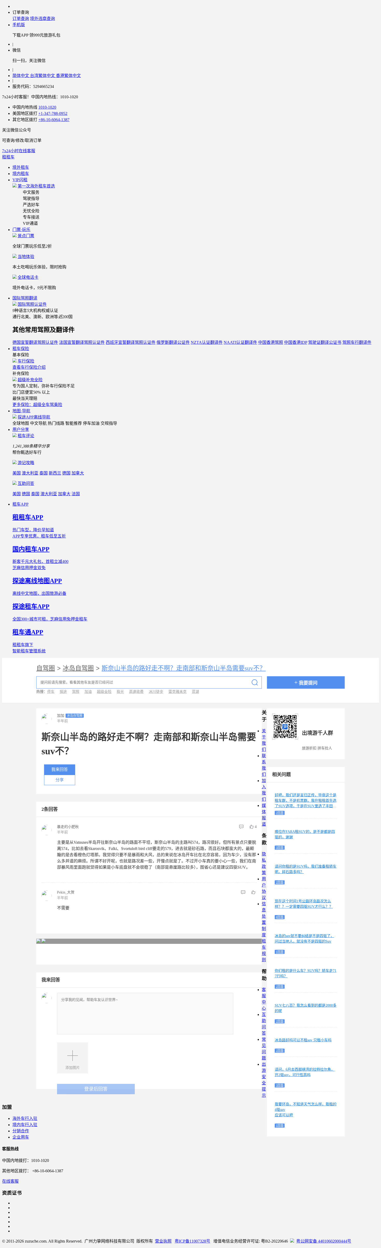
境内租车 (20, 173)
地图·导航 (21, 411)
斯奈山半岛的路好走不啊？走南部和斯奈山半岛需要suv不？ (184, 668)
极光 (120, 692)
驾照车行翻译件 (356, 342)
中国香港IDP (295, 342)
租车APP (20, 504)
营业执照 (163, 1241)
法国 (76, 494)
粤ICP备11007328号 (192, 1241)
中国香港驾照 (270, 342)
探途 (63, 692)
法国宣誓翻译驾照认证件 (82, 342)
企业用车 (20, 1137)
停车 (50, 692)
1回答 (280, 952)
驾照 (75, 692)
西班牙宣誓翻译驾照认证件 (131, 342)
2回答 (280, 813)
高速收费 (136, 692)
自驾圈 (45, 668)
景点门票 (26, 236)
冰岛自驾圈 (78, 668)
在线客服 (10, 1181)
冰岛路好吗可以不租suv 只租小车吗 (303, 1040)
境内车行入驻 (24, 1124)
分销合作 (20, 1131)
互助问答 (26, 483)
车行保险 (26, 361)
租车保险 (20, 348)
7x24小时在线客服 (18, 151)
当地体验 (26, 256)
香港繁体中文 (68, 75)
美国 (16, 473)
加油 (88, 692)
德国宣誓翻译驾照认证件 (35, 342)
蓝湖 (195, 692)
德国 (66, 473)
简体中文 (21, 75)
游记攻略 (26, 463)
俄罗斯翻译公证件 (173, 342)
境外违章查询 (42, 18)
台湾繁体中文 (43, 75)
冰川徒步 (156, 692)
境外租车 (20, 167)
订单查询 (20, 18)
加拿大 (78, 473)
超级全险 (104, 692)
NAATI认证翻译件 (240, 342)
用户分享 (20, 429)
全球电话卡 (28, 277)
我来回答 (59, 769)
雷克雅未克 (177, 692)
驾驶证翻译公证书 (324, 342)
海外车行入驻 (24, 1118)
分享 (59, 780)
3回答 (280, 847)
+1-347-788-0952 (52, 113)
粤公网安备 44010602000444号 (323, 1241)
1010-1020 (47, 107)
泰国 (43, 473)
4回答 (280, 917)
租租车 (8, 157)
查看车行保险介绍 (29, 367)
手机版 (18, 25)
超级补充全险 (30, 380)
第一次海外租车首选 (36, 186)
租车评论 (26, 436)
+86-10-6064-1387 (53, 119)
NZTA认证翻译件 (207, 342)
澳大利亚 (30, 473)
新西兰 (55, 473)
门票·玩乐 (21, 229)
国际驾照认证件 (32, 304)
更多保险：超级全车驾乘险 (37, 404)
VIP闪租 (19, 180)
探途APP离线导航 (34, 417)
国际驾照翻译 (24, 298)
